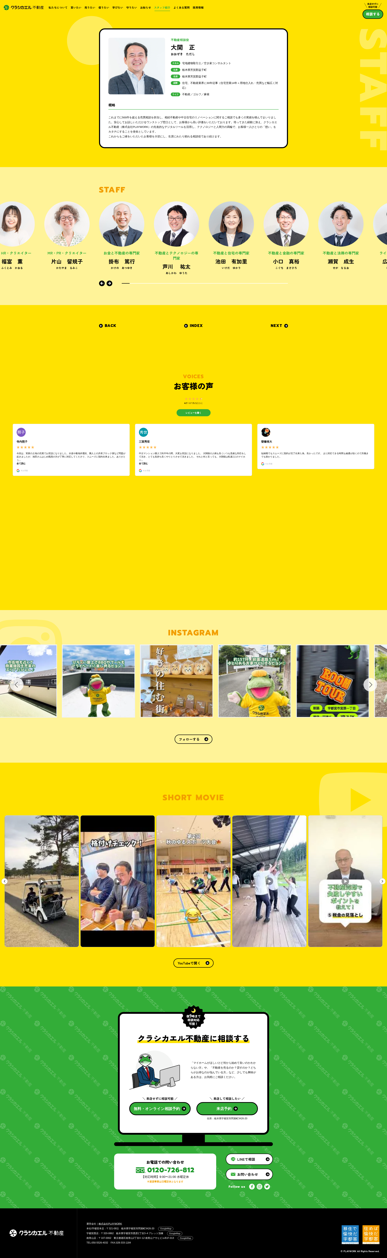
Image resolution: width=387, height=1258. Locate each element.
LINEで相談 (246, 1159)
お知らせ (145, 7)
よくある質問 (181, 7)
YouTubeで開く (189, 963)
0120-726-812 (171, 1170)
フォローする (189, 739)
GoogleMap (165, 1229)
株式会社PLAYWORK (110, 1223)
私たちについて (58, 7)
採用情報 (198, 7)
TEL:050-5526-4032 (97, 1242)
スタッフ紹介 (162, 7)
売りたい (90, 7)
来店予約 (224, 1108)
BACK (111, 326)
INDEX (196, 326)
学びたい (117, 7)
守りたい (131, 7)
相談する (373, 13)
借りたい (103, 7)
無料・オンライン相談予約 (157, 1108)
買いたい (76, 7)
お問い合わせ (247, 1174)
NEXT (276, 326)
